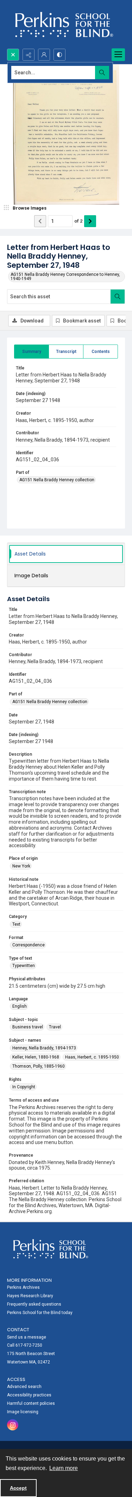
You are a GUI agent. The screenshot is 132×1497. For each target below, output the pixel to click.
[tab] (31, 351)
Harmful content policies (31, 1403)
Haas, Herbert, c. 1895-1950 (92, 1057)
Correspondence (28, 945)
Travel (55, 1027)
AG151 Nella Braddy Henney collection (56, 479)
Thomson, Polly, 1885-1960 (38, 1066)
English (19, 1006)
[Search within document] (118, 297)
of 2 (78, 221)
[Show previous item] (40, 221)
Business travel (27, 1027)
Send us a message (26, 1337)
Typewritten (23, 965)
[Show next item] (90, 221)
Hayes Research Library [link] (30, 1295)
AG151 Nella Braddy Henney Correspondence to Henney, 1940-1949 (65, 276)
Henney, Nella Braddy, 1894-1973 (44, 1048)
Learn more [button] (63, 1468)
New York (21, 866)
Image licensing (22, 1411)
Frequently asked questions (34, 1304)
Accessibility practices (29, 1395)
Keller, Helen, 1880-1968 (35, 1057)
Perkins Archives (23, 1287)
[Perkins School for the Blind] (63, 24)
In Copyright (23, 1086)
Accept (18, 1488)
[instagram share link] (12, 1424)
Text (16, 924)
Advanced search (24, 1386)
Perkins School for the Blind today (40, 1312)
